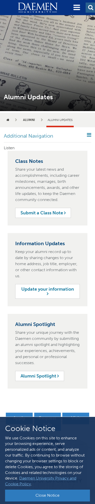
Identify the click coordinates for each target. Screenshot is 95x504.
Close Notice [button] (47, 495)
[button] (77, 8)
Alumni (29, 120)
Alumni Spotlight (39, 376)
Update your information (47, 289)
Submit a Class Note (42, 213)
